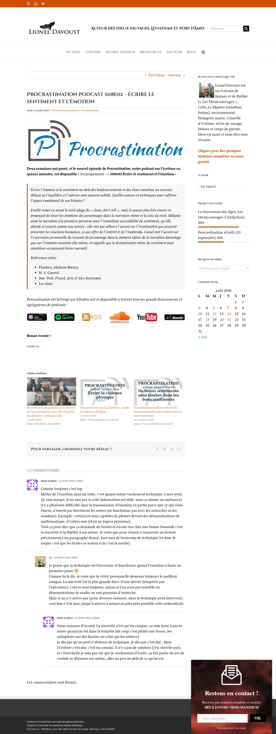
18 (208, 319)
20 (222, 319)
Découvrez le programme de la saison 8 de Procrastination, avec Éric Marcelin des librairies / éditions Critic (51, 411)
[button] (203, 51)
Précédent (156, 75)
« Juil (202, 336)
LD (50, 557)
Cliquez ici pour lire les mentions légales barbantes (54, 725)
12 (214, 313)
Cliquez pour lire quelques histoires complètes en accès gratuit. (221, 156)
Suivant (174, 75)
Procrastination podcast (65, 110)
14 (229, 313)
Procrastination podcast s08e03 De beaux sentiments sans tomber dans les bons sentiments (158, 411)
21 (229, 319)
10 (200, 313)
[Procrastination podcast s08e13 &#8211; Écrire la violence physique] (105, 391)
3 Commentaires (90, 110)
